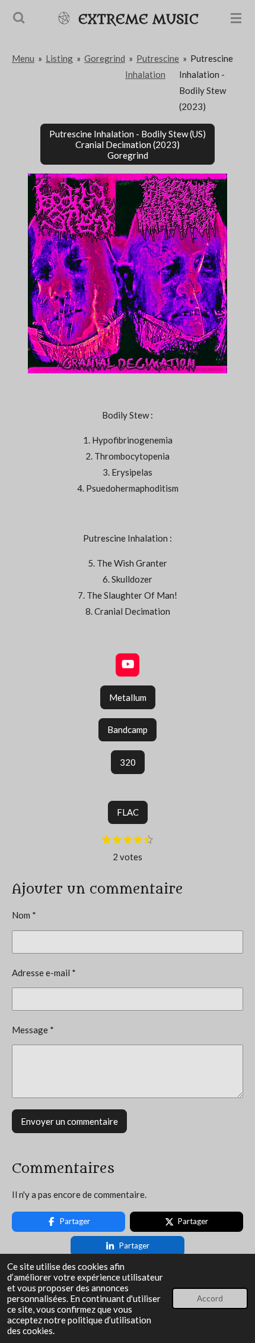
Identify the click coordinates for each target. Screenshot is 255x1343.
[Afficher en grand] (127, 273)
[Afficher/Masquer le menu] (236, 18)
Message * (33, 1029)
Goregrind (104, 58)
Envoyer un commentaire (69, 1121)
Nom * (24, 915)
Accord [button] (210, 1298)
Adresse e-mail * (44, 972)
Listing (59, 58)
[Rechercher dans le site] (19, 18)
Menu (23, 58)
